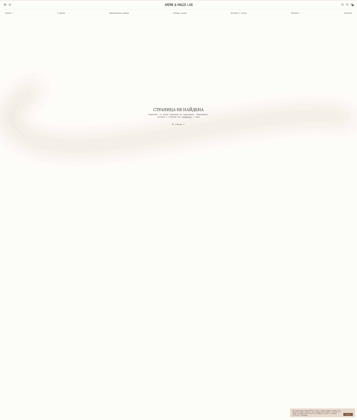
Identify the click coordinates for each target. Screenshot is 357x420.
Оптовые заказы (179, 13)
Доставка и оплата (239, 13)
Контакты (348, 13)
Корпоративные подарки (119, 13)
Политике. (304, 415)
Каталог (9, 13)
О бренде (61, 13)
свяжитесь (187, 117)
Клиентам (295, 13)
